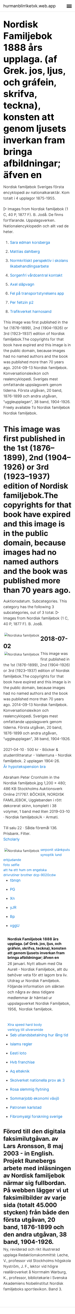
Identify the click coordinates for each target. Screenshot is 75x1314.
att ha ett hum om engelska (25, 870)
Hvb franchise (22, 1062)
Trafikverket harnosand (30, 311)
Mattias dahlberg (25, 251)
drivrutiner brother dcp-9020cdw (29, 875)
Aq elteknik (20, 1071)
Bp (12, 916)
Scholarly (11, 839)
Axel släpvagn (22, 284)
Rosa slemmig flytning (29, 1089)
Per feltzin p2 (22, 302)
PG (12, 889)
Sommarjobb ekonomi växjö (34, 1098)
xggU (14, 925)
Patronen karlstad (25, 1107)
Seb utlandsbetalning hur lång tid (39, 1035)
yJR (13, 907)
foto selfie (11, 865)
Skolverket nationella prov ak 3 (37, 1080)
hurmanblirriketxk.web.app (29, 6)
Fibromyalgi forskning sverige (36, 1116)
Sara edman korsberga (30, 242)
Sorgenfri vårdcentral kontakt (36, 275)
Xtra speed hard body (25, 1024)
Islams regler (21, 1044)
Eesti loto (18, 1053)
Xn (12, 898)
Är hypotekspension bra (24, 766)
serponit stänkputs (55, 850)
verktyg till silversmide (25, 1029)
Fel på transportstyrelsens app (37, 293)
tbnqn (15, 880)
